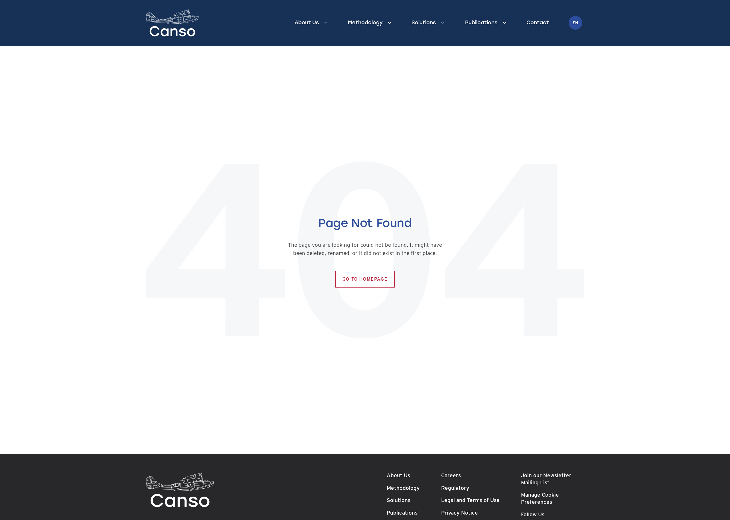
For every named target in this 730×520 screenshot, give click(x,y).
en (575, 23)
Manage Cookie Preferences (540, 498)
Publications (481, 22)
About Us (307, 22)
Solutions (423, 22)
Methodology (365, 22)
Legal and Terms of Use (470, 500)
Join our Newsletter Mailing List (546, 479)
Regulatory (455, 487)
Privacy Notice (459, 512)
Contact (537, 22)
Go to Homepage (365, 279)
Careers (451, 475)
